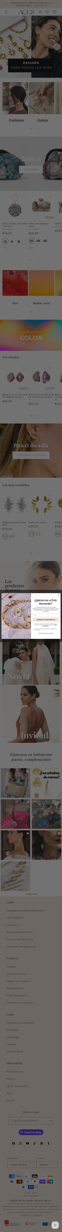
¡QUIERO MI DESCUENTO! (46, 619)
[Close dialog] (59, 595)
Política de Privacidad (43, 633)
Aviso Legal (50, 633)
